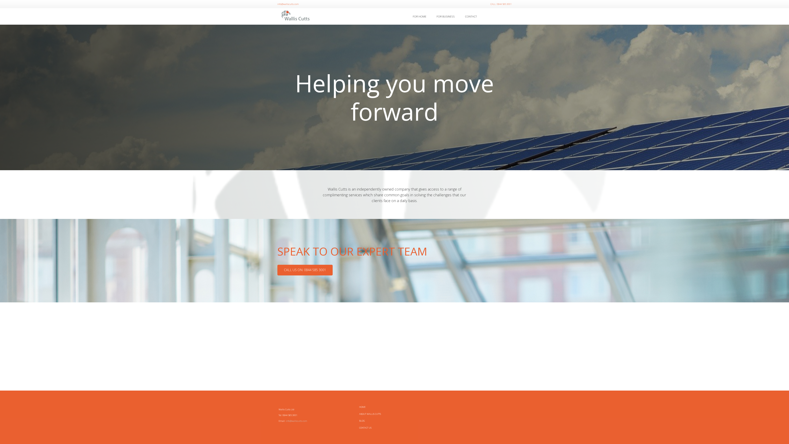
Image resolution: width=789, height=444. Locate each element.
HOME (362, 406)
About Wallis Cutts (370, 413)
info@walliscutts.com (296, 420)
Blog (362, 420)
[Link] (295, 16)
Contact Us (365, 427)
